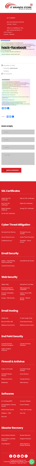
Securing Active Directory (8, 232)
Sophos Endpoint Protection (6, 349)
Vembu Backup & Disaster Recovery (25, 444)
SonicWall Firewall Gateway (25, 369)
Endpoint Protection (25, 438)
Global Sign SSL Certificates (6, 199)
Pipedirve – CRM (6, 413)
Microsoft (4, 416)
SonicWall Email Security (27, 260)
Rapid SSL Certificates (26, 203)
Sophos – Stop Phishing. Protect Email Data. (8, 261)
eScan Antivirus (24, 374)
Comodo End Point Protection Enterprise (7, 344)
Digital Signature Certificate (6, 209)
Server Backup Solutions (8, 435)
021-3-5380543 (11, 18)
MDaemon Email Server (8, 325)
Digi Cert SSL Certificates (27, 198)
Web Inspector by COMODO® (25, 288)
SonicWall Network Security (6, 374)
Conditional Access (6, 240)
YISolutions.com (21, 460)
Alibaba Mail (4, 318)
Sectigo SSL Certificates (27, 208)
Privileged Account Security (25, 232)
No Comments (8, 74)
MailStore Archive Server (27, 325)
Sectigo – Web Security (8, 298)
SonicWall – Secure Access (25, 241)
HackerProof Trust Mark (26, 284)
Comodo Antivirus (25, 379)
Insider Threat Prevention (27, 237)
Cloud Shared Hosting (26, 321)
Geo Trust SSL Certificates (5, 204)
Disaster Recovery (25, 435)
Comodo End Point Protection (25, 344)
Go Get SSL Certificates (8, 213)
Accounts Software (25, 401)
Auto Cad (22, 413)
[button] (32, 462)
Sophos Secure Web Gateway (25, 293)
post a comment (12, 170)
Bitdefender (4, 382)
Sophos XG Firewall (6, 369)
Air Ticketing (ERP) (6, 401)
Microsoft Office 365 (7, 321)
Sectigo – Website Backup (25, 298)
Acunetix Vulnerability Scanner (7, 293)
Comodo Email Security (8, 266)
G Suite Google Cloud (26, 318)
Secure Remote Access (8, 237)
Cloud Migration (5, 443)
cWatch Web (5, 284)
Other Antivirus (24, 382)
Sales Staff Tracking (25, 409)
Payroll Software (24, 404)
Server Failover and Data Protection (8, 439)
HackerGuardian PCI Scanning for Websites (7, 288)
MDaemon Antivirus (6, 379)
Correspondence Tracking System (8, 405)
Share (3, 116)
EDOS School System (7, 409)
